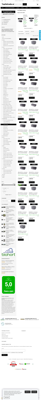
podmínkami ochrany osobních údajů (17, 352)
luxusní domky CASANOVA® (7, 60)
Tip (4, 192)
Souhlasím (34, 391)
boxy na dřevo (5, 85)
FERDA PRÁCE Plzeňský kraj (28, 359)
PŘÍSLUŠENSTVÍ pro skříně (7, 74)
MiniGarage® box (6, 98)
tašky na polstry (5, 134)
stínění (3, 145)
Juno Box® (5, 91)
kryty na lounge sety (7, 123)
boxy (3, 75)
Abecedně (27, 33)
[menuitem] (2, 8)
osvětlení (3, 158)
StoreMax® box (5, 95)
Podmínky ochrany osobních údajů (7, 338)
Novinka (5, 191)
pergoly (3, 40)
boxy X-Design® (5, 77)
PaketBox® (5, 87)
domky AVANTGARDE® (6, 52)
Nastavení (7, 397)
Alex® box (4, 97)
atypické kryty (5, 128)
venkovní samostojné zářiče (7, 170)
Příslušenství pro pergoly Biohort (8, 45)
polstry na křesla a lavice (7, 141)
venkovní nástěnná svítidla (7, 163)
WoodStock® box (6, 100)
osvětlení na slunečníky (7, 165)
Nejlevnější (27, 31)
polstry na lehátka (6, 143)
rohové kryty (5, 127)
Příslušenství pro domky (7, 62)
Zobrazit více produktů (27, 28)
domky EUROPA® (5, 50)
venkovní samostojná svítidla (7, 160)
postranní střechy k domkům (7, 61)
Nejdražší (32, 31)
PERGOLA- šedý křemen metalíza (8, 42)
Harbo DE (18, 359)
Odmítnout (27, 391)
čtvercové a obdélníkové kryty (8, 120)
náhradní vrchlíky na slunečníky (8, 155)
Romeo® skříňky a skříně (7, 67)
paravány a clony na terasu (7, 153)
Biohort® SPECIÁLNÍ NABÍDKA (6, 38)
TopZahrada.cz (5, 22)
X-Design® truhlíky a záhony (7, 105)
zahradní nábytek (5, 135)
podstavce (5, 151)
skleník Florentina (6, 114)
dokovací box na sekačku (7, 101)
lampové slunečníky (6, 150)
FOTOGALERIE (14, 359)
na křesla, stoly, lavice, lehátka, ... (8, 130)
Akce (4, 189)
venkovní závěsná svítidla (7, 161)
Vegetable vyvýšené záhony (7, 108)
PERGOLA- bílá (5, 44)
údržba (3, 177)
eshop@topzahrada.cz (7, 19)
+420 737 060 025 (6, 21)
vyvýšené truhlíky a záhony (6, 104)
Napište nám (4, 334)
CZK (33, 0)
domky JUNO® (5, 57)
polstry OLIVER (5, 140)
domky (3, 47)
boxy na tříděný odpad (6, 81)
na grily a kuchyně (6, 133)
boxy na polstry (5, 78)
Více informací (11, 394)
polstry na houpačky (6, 144)
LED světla (5, 167)
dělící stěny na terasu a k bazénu (8, 113)
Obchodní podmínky (5, 336)
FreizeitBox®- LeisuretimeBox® (8, 88)
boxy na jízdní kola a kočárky (7, 80)
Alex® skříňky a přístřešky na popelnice (9, 70)
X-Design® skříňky (6, 65)
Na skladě (5, 188)
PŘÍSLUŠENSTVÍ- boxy (6, 103)
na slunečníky (5, 131)
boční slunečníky (6, 148)
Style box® (5, 90)
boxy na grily (5, 83)
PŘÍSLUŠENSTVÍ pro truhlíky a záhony (9, 117)
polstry (3, 137)
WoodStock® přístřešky (7, 72)
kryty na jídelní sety (7, 121)
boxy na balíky (5, 84)
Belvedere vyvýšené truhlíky (7, 107)
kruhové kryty (5, 125)
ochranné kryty (4, 118)
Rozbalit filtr (7, 194)
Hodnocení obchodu (5, 335)
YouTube (10, 359)
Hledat (25, 4)
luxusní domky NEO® (6, 58)
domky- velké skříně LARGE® (7, 48)
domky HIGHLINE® (6, 55)
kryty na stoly (6, 124)
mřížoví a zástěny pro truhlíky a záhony (9, 110)
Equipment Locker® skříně (7, 71)
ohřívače (3, 168)
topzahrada (5, 24)
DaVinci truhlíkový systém (7, 111)
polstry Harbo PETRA (6, 138)
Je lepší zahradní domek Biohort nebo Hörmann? (8, 299)
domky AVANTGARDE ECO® (7, 54)
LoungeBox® (5, 92)
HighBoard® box (5, 94)
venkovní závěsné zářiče (7, 171)
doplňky (3, 176)
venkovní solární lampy (7, 164)
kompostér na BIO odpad (7, 115)
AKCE (3, 37)
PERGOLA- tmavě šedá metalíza (8, 41)
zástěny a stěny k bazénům (7, 154)
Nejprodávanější (21, 33)
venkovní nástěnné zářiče (7, 173)
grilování (3, 174)
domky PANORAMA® (6, 51)
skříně (3, 64)
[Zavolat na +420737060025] (3, 0)
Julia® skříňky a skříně (6, 68)
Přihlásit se (5, 355)
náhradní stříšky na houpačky (7, 157)
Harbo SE (21, 359)
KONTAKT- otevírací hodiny (19, 0)
